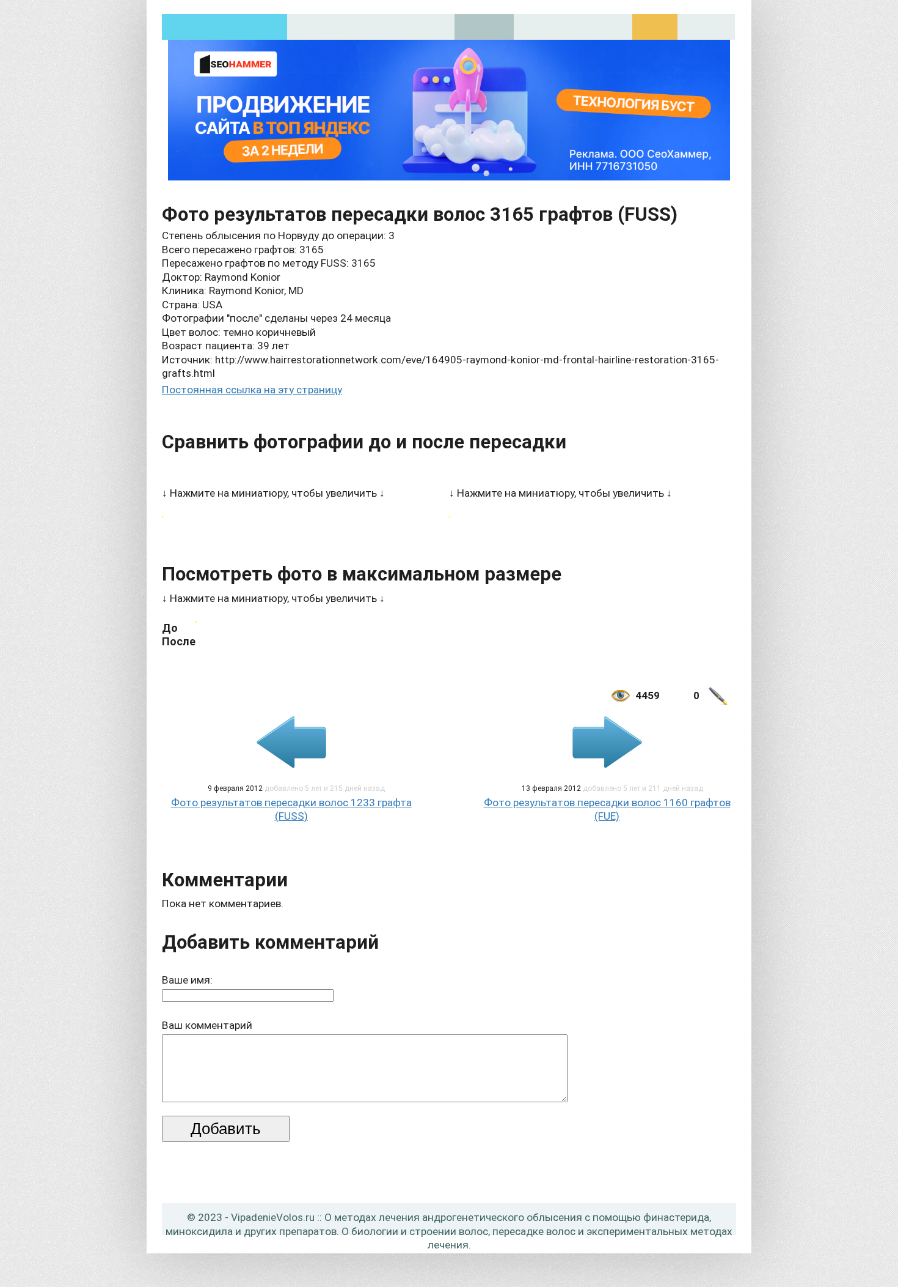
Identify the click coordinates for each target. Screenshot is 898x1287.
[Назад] (291, 742)
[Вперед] (607, 742)
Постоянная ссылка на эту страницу (252, 390)
